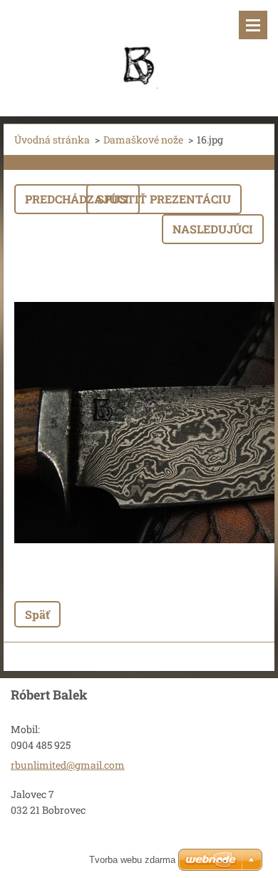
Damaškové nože (143, 139)
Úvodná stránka (52, 139)
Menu (253, 25)
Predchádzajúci (77, 198)
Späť (37, 614)
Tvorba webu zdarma (132, 859)
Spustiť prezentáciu (164, 198)
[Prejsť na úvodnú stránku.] (139, 49)
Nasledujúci (213, 228)
